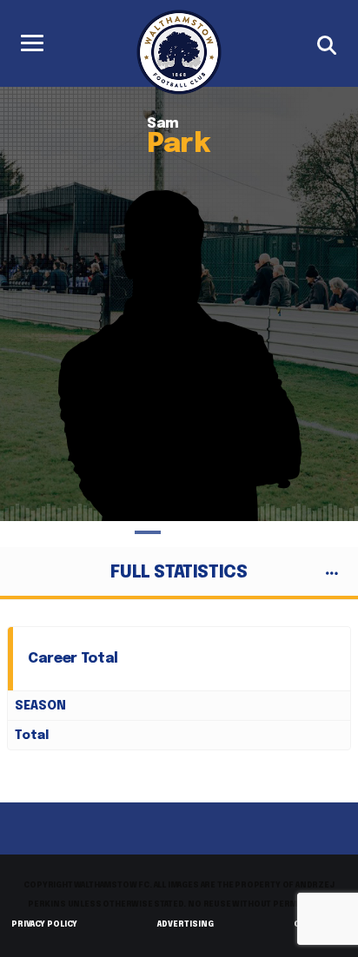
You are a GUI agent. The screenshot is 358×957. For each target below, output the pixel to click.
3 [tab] (210, 532)
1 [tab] (148, 532)
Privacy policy (44, 924)
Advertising (185, 924)
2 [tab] (179, 532)
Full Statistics (178, 573)
